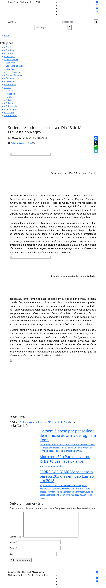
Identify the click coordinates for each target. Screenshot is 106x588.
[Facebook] (96, 138)
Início (6, 35)
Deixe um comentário (21, 143)
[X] (96, 143)
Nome (13, 542)
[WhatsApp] (96, 147)
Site (11, 554)
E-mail (13, 548)
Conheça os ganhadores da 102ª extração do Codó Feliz (46, 422)
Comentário (16, 536)
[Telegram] (96, 151)
